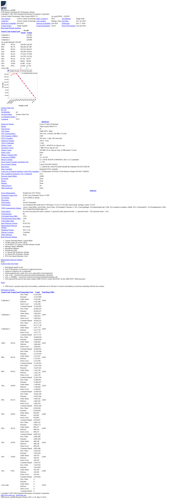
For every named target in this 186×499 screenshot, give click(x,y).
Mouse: (3, 181)
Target (23, 33)
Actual (29, 33)
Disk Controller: (6, 169)
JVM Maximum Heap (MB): (11, 218)
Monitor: (4, 183)
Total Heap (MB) (48, 292)
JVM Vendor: (5, 202)
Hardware (45, 122)
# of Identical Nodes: (8, 117)
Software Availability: (43, 23)
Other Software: (6, 235)
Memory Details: (7, 160)
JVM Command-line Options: (11, 208)
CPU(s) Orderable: (7, 143)
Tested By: (5, 21)
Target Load (5, 31)
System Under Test (7, 108)
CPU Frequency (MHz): (9, 136)
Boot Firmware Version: (9, 223)
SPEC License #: (42, 19)
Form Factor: (5, 129)
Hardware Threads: (7, 141)
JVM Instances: (6, 214)
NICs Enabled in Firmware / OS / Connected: (16, 174)
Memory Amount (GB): (9, 155)
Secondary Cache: (7, 148)
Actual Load (15, 31)
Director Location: (7, 232)
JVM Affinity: (6, 211)
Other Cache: (5, 152)
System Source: (6, 26)
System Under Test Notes (9, 264)
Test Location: (41, 21)
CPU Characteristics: (8, 133)
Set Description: (6, 114)
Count (37, 292)
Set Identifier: (5, 112)
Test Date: (65, 21)
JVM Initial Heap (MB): (9, 216)
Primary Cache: (6, 145)
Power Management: (8, 193)
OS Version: (5, 198)
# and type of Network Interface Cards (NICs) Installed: (20, 171)
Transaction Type (26, 292)
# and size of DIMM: (8, 157)
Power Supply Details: (8, 164)
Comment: (4, 119)
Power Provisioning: (69, 26)
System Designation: (43, 26)
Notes (3, 282)
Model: (3, 126)
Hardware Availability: (9, 23)
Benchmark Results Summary (11, 28)
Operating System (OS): (9, 195)
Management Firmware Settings (11, 260)
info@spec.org (21, 495)
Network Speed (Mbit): (9, 176)
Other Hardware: (7, 188)
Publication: (66, 23)
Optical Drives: (6, 186)
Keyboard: (4, 178)
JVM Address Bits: (7, 221)
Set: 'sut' (3, 110)
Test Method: (66, 19)
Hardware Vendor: (7, 124)
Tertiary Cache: (6, 150)
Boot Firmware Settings (9, 237)
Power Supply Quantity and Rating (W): (15, 162)
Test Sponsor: (5, 19)
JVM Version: (6, 205)
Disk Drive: (5, 167)
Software (93, 191)
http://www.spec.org (8, 495)
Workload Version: (7, 230)
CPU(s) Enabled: (7, 138)
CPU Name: (5, 131)
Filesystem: (5, 200)
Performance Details (8, 290)
